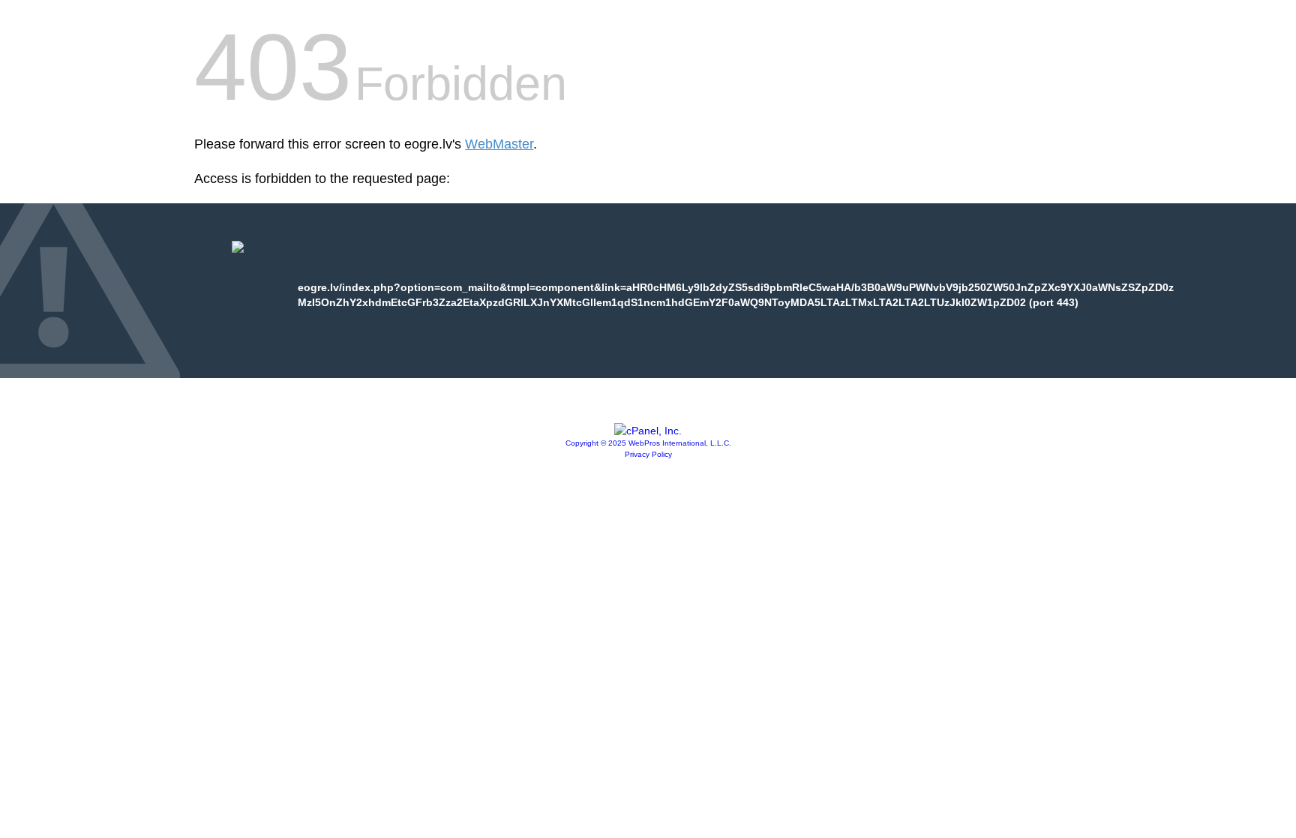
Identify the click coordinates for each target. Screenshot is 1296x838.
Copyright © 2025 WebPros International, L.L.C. (648, 443)
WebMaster (499, 144)
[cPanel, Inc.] (648, 431)
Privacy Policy (648, 454)
